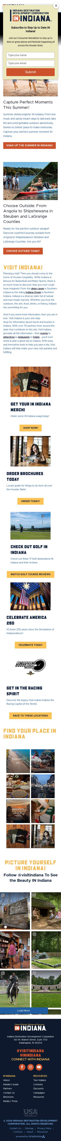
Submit (30, 72)
